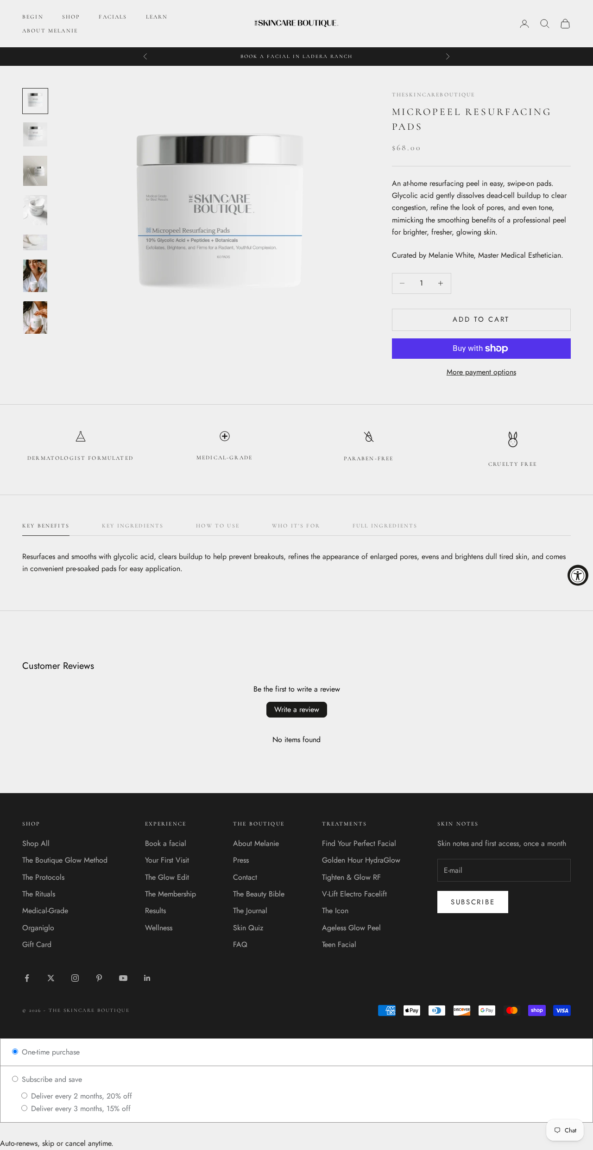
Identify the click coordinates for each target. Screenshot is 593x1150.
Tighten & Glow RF (351, 877)
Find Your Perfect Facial (359, 843)
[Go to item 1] (35, 101)
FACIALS (113, 16)
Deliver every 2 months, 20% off (80, 1096)
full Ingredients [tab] (385, 525)
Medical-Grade (45, 910)
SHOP (71, 16)
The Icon (335, 910)
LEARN (157, 16)
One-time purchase (49, 1052)
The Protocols (43, 877)
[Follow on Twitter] (51, 978)
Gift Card (36, 944)
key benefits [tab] (45, 525)
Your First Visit (167, 860)
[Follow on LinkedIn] (147, 978)
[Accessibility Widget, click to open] (578, 575)
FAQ (240, 944)
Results (155, 910)
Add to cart (481, 319)
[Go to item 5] (35, 242)
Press (241, 860)
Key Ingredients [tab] (133, 525)
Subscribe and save (50, 1079)
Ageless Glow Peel (351, 927)
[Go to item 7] (35, 317)
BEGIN (33, 16)
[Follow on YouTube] (123, 978)
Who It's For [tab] (296, 525)
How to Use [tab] (218, 525)
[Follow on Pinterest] (99, 978)
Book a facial (165, 843)
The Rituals (38, 894)
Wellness (158, 927)
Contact (245, 877)
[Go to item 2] (35, 134)
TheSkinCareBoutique (433, 94)
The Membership (170, 894)
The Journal (250, 910)
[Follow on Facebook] (27, 978)
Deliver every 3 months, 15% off (80, 1108)
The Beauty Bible (258, 894)
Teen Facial (339, 944)
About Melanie (256, 843)
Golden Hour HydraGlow (361, 860)
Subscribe (473, 902)
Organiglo (38, 927)
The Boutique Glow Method (64, 860)
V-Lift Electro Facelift (354, 894)
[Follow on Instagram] (75, 978)
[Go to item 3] (35, 171)
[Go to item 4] (35, 210)
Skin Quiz (248, 927)
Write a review (296, 709)
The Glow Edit (167, 877)
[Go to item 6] (35, 276)
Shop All (36, 843)
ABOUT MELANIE (50, 30)
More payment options (481, 372)
